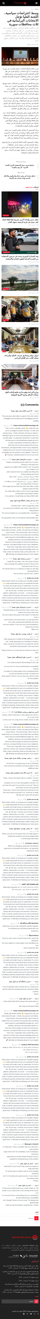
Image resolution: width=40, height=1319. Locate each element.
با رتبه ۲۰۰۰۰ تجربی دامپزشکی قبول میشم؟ (25, 607)
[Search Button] (4, 3)
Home (36, 9)
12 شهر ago (33, 413)
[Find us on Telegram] (24, 1314)
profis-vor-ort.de (32, 578)
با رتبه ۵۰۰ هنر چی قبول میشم (29, 1163)
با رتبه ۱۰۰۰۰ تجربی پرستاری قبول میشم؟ (25, 559)
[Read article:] (20, 278)
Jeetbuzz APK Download (29, 1045)
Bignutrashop (33, 935)
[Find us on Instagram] (27, 1314)
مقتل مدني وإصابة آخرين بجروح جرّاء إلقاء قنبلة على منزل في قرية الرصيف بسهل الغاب (20, 220)
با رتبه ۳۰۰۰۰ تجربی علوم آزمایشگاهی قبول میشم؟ (22, 657)
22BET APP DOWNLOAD (30, 884)
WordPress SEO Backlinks (29, 923)
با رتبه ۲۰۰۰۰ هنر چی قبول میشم (28, 1185)
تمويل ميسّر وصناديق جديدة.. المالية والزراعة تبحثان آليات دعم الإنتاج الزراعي (21, 356)
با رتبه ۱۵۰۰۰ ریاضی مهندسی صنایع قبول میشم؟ (23, 828)
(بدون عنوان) (34, 1277)
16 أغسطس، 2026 (33, 225)
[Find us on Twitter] (34, 1314)
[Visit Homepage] (20, 3)
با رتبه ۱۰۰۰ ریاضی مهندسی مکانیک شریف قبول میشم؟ (21, 758)
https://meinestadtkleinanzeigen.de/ (25, 425)
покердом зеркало (31, 843)
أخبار (32, 9)
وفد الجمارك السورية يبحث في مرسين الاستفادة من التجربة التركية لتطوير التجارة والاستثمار (20, 257)
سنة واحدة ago (20, 1057)
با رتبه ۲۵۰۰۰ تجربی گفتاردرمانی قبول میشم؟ (24, 411)
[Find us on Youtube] (31, 1314)
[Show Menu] (36, 3)
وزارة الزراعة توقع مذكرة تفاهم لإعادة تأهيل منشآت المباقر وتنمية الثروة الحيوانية (21, 393)
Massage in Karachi (31, 1144)
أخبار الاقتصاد (6, 252)
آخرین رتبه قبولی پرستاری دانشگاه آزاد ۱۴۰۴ (24, 712)
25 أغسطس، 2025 (32, 44)
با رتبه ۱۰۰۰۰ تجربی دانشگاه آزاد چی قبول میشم (23, 981)
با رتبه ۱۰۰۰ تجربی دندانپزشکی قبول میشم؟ (25, 459)
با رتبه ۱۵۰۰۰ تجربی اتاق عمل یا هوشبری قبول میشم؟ (22, 773)
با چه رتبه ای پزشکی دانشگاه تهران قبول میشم (24, 500)
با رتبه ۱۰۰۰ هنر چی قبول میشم (28, 998)
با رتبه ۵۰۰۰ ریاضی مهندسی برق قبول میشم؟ (24, 634)
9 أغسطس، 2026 (33, 361)
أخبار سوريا (5, 215)
